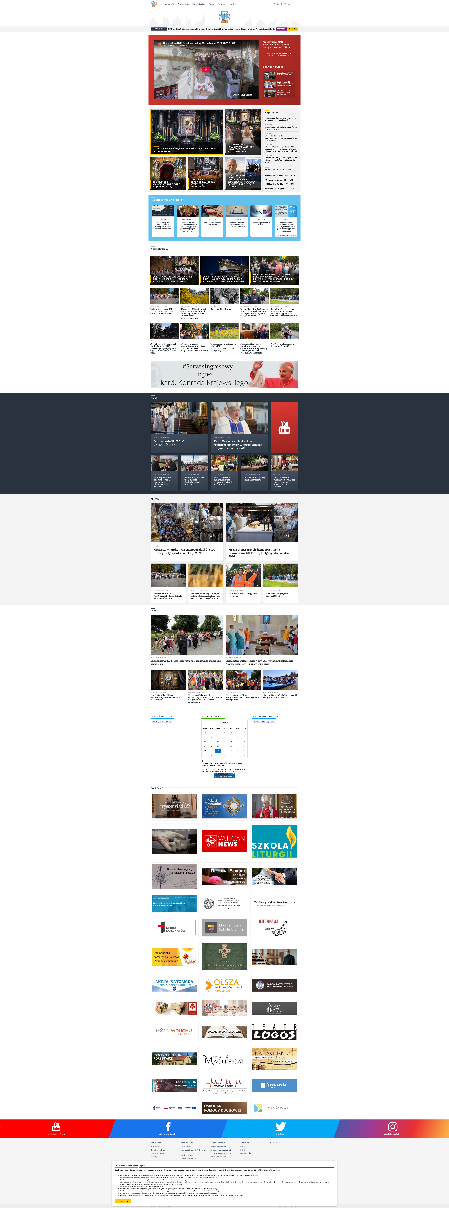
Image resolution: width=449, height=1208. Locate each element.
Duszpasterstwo (198, 4)
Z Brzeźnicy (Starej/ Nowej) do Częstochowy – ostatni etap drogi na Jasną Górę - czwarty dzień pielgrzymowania (193, 313)
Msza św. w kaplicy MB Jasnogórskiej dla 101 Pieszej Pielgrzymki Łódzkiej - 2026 (184, 551)
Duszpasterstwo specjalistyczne (220, 1153)
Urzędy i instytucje (187, 1155)
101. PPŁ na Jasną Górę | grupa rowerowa (254, 478)
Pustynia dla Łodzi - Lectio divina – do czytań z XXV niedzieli (237, 224)
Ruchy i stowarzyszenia (218, 1156)
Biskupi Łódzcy (185, 1146)
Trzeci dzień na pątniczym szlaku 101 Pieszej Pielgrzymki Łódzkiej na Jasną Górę (223, 347)
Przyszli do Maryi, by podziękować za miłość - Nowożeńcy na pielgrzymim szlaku (241, 148)
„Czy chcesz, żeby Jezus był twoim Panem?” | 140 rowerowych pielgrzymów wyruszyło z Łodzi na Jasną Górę (163, 348)
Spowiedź (281, 29)
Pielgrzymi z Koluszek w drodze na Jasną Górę (282, 344)
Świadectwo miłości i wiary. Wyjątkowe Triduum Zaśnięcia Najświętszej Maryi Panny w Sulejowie (259, 662)
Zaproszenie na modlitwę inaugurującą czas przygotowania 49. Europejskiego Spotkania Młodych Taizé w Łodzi (188, 227)
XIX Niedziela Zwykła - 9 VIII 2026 (279, 184)
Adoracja (292, 29)
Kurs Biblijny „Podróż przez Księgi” (212, 223)
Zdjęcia (155, 499)
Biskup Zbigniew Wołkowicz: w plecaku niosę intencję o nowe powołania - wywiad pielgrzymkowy (254, 312)
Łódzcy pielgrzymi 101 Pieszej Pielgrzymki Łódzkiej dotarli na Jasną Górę (164, 311)
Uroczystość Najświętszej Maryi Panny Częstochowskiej (167, 184)
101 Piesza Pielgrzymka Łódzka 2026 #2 (277, 594)
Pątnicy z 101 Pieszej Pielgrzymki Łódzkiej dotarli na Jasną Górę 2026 (168, 595)
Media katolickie (245, 1153)
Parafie (211, 4)
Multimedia (222, 4)
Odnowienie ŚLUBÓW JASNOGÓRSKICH (285, 74)
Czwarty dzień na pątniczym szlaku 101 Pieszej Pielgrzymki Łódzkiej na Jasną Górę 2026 (205, 595)
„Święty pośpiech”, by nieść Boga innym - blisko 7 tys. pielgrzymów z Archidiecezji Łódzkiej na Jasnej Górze (223, 279)
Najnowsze (272, 112)
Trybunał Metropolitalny (188, 1158)
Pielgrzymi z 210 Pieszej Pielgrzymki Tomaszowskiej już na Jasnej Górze (242, 697)
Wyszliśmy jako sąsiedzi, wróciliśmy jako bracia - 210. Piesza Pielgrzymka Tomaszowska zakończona (205, 698)
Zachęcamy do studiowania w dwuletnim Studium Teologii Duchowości (163, 225)
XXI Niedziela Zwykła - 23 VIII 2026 (280, 176)
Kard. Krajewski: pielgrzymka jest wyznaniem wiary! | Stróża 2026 (223, 481)
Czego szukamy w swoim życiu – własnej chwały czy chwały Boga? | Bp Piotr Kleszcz (284, 482)
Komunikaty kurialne (278, 169)
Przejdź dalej (123, 1201)
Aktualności (169, 4)
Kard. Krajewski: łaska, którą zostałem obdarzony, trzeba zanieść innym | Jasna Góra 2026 (285, 83)
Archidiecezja (183, 4)
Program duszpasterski (218, 1146)
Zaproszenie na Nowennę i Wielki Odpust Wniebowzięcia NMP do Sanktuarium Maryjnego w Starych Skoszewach (286, 227)
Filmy (154, 397)
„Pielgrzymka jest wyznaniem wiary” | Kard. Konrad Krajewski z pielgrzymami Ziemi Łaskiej (194, 347)
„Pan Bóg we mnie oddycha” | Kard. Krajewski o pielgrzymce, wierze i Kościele (285, 92)
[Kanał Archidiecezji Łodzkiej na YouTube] (284, 427)
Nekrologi (154, 1156)
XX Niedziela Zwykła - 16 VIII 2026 (280, 180)
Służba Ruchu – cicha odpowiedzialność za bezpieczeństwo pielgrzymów (202, 183)
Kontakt (233, 4)
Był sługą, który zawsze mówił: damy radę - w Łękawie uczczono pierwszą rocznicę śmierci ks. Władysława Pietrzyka (253, 348)
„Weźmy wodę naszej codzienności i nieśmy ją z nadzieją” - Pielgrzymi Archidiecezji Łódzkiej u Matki (173, 279)
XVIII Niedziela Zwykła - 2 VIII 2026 (280, 188)
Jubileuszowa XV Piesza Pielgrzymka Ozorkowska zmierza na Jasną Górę (186, 662)
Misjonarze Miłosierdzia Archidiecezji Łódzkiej (193, 1151)
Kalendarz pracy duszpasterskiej (221, 1150)
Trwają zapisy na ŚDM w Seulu (261, 223)
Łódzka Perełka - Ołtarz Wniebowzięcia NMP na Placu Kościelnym (165, 697)
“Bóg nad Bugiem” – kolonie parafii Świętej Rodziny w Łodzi (280, 696)
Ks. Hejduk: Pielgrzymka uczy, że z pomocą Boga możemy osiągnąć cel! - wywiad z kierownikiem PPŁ (284, 312)
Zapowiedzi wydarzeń (158, 1150)
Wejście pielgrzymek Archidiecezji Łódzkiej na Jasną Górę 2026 (194, 481)
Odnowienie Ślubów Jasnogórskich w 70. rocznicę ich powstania (185, 150)
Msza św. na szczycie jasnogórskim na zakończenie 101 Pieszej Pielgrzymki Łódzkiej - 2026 (260, 552)
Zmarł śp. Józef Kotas (220, 309)
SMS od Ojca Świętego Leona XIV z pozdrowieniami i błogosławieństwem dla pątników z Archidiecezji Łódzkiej (222, 28)
